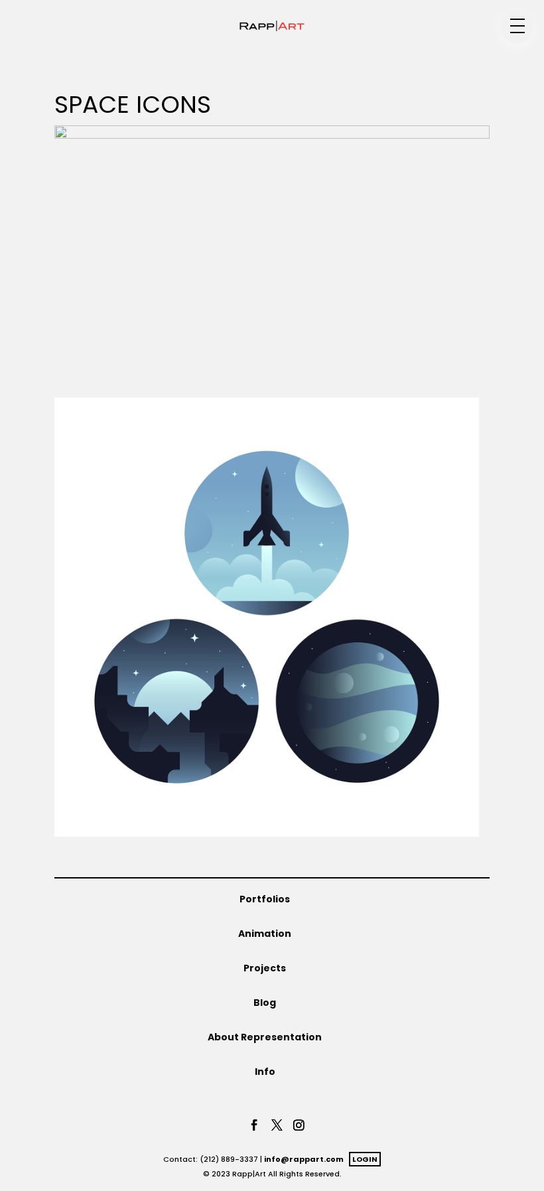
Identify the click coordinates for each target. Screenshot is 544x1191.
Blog (264, 1002)
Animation (264, 933)
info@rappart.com (304, 1159)
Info (265, 1071)
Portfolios (264, 899)
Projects (264, 968)
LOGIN (364, 1159)
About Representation (265, 1037)
